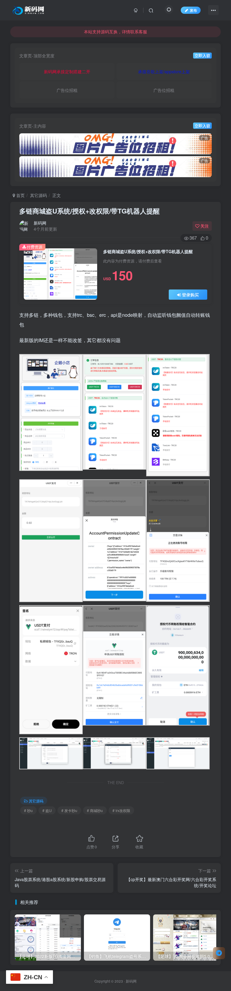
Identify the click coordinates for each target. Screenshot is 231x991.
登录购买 (190, 295)
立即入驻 (202, 55)
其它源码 (38, 195)
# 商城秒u (95, 810)
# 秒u (28, 810)
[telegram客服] (219, 953)
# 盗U (47, 810)
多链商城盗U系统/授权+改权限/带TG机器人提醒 (89, 211)
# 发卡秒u (69, 810)
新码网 (40, 223)
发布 (193, 10)
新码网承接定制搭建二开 (67, 71)
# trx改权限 (121, 810)
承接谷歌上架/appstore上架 (164, 71)
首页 (20, 195)
